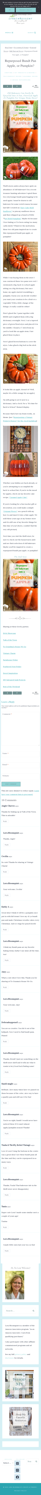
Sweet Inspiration (10, 673)
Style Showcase (9, 633)
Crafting (9, 72)
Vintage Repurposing (21, 80)
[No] (39, 7)
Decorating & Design (21, 47)
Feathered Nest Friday (12, 667)
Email (5, 765)
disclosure (9, 1358)
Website (5, 776)
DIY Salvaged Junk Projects (14, 680)
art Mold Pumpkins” (13, 219)
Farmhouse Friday (10, 660)
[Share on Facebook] (7, 86)
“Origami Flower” (10, 511)
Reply (5, 821)
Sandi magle (7, 1084)
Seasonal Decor (30, 76)
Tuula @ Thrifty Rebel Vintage (16, 1145)
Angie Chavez (8, 806)
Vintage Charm (9, 653)
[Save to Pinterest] (17, 86)
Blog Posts (8, 47)
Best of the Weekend (11, 687)
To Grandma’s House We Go (14, 647)
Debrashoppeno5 (10, 1022)
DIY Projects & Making (25, 72)
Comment (7, 714)
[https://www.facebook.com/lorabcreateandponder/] (17, 1477)
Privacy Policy (20, 1490)
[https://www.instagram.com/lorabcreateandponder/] (17, 1470)
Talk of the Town (10, 640)
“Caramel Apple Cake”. (18, 497)
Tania (4, 1206)
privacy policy (21, 1354)
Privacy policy (26, 10)
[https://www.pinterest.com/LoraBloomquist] (17, 1463)
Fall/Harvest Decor (16, 51)
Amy (4, 972)
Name (5, 753)
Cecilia (5, 856)
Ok (10, 10)
